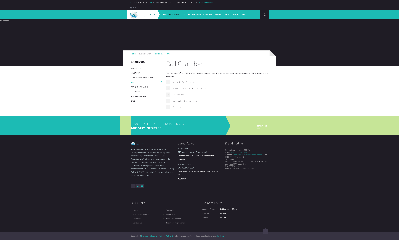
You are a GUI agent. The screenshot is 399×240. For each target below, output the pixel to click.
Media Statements (173, 218)
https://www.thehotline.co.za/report (247, 155)
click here (220, 236)
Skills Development (194, 14)
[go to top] (265, 232)
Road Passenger (138, 96)
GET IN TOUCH (262, 126)
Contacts (244, 14)
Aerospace (136, 68)
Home (165, 14)
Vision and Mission (140, 214)
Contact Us (137, 223)
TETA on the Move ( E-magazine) (192, 152)
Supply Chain (207, 14)
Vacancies (235, 14)
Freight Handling (139, 87)
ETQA (183, 14)
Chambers (159, 54)
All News (182, 179)
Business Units (174, 14)
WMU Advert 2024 (186, 168)
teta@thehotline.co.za (238, 152)
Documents (219, 14)
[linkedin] (133, 8)
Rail (133, 82)
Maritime (135, 73)
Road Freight (137, 92)
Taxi (133, 101)
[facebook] (131, 8)
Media (227, 14)
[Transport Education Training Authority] (142, 15)
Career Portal (171, 214)
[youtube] (135, 8)
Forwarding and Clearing (143, 78)
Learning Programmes (175, 223)
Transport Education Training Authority (157, 236)
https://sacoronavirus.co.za (208, 2)
